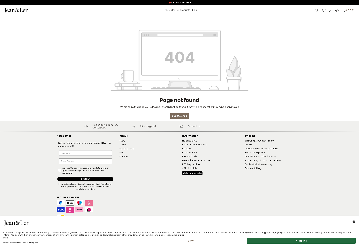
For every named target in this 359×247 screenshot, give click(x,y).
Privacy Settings (253, 168)
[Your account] (330, 10)
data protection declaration (76, 184)
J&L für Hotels (189, 168)
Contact (187, 148)
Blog (121, 152)
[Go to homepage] (24, 10)
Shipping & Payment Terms (259, 140)
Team (122, 144)
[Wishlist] (323, 10)
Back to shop (179, 116)
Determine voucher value (196, 160)
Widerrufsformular (192, 173)
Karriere (123, 156)
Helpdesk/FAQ (189, 140)
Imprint (249, 144)
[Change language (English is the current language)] (337, 10)
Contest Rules (189, 152)
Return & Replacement (194, 144)
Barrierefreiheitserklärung (258, 164)
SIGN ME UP (85, 179)
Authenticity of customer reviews (263, 160)
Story (122, 140)
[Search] (316, 10)
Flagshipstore (126, 148)
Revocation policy (255, 152)
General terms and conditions (261, 148)
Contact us (194, 126)
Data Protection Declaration (260, 156)
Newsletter (64, 136)
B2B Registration (191, 164)
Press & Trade (189, 156)
